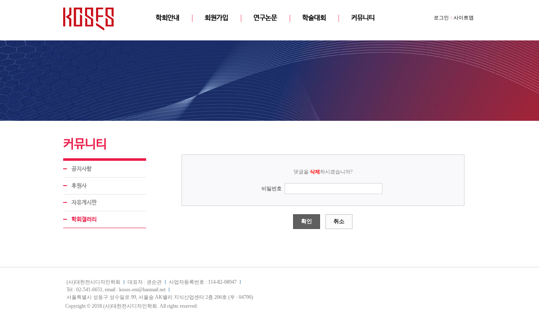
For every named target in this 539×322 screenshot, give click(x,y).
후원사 (79, 186)
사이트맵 (464, 18)
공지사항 (82, 169)
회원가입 (216, 18)
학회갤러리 (84, 219)
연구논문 (265, 18)
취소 (339, 221)
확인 (306, 221)
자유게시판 (84, 203)
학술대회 (314, 18)
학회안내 (167, 18)
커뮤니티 (363, 18)
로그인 (441, 18)
